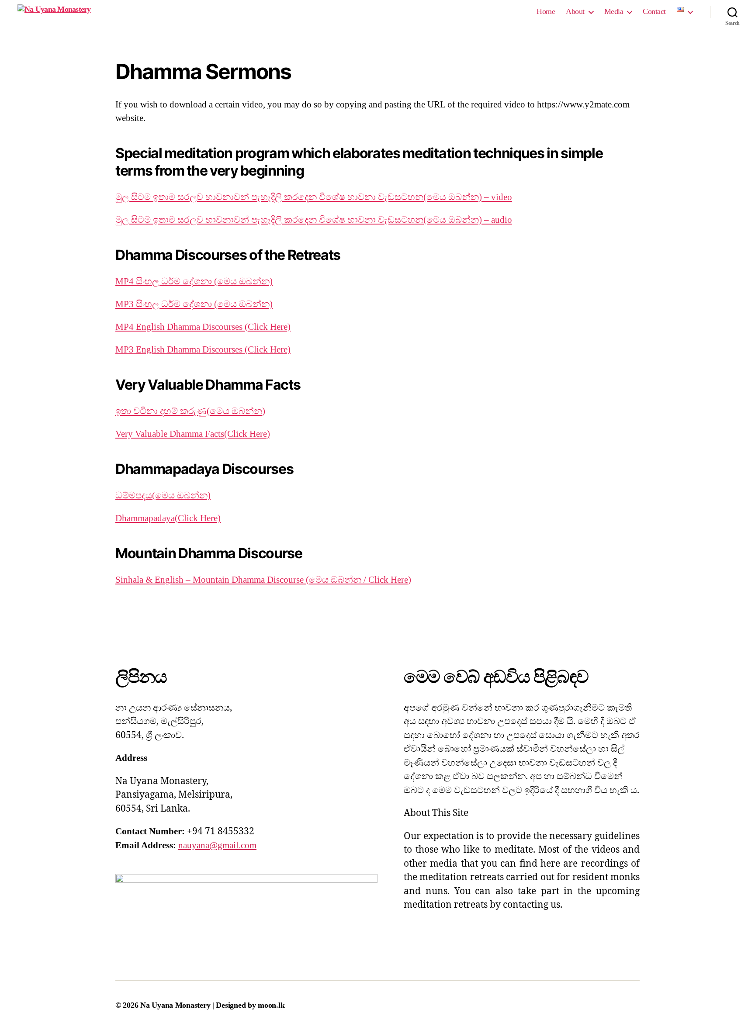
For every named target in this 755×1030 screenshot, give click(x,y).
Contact (654, 11)
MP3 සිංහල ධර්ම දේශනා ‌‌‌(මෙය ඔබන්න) (194, 304)
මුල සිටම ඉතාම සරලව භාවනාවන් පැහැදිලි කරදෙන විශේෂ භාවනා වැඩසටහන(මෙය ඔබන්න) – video (313, 197)
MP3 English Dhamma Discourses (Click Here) (203, 349)
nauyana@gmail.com (217, 845)
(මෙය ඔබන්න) (243, 281)
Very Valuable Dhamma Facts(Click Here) (192, 434)
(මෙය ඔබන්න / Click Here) (358, 579)
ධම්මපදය (133, 495)
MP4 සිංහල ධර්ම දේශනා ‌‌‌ (164, 281)
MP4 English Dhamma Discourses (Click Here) (203, 326)
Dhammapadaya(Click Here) (168, 518)
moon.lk (271, 1005)
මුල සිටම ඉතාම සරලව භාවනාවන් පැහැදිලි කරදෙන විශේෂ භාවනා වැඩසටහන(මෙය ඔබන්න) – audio (313, 219)
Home (546, 11)
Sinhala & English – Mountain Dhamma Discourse (210, 579)
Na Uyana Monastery (176, 1005)
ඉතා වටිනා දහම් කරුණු (161, 411)
